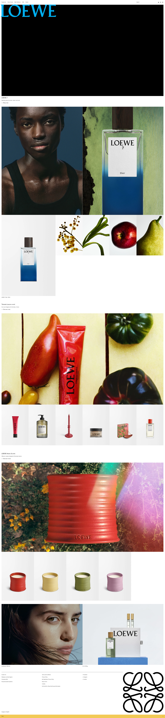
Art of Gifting (85, 666)
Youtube (85, 679)
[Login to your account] (158, 2)
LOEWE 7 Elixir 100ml (6, 297)
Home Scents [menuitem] (10, 2)
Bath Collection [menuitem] (18, 2)
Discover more (7, 458)
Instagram (85, 677)
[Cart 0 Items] (162, 2)
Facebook (85, 674)
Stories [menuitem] (27, 2)
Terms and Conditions (46, 674)
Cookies (43, 683)
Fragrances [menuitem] (4, 2)
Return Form (44, 681)
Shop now (5, 102)
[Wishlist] (160, 2)
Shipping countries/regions (7, 677)
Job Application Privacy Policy (48, 679)
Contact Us (4, 674)
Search (137, 2)
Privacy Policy (45, 677)
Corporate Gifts (5, 679)
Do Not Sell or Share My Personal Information (51, 686)
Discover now (6, 309)
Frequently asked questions (7, 681)
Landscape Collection (6, 666)
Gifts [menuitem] (23, 2)
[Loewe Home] (28, 10)
